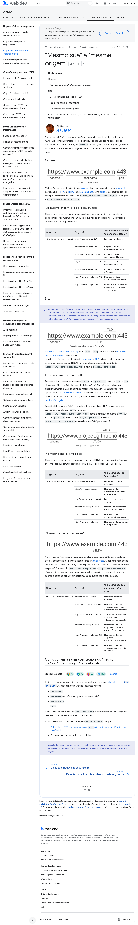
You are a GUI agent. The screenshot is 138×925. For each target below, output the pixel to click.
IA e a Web (8, 17)
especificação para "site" (71, 309)
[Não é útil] (127, 47)
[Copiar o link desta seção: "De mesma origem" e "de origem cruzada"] (100, 208)
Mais (39, 3)
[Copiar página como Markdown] (79, 63)
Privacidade (63, 919)
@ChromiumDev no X (50, 894)
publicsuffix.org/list (54, 400)
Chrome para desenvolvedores (54, 870)
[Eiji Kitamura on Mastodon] (65, 131)
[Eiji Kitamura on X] (57, 131)
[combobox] (79, 3)
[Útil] (123, 47)
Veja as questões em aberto (52, 859)
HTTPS (70, 192)
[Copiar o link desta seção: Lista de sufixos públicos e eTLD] (87, 375)
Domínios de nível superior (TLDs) (61, 351)
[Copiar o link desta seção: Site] (52, 299)
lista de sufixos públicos (71, 392)
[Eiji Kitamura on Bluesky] (69, 131)
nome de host (86, 192)
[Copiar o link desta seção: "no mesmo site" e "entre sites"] (86, 454)
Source (113, 674)
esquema (84, 188)
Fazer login (129, 3)
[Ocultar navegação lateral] (32, 920)
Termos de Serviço (47, 919)
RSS (42, 907)
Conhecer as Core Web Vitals (70, 17)
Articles (8, 11)
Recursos (72, 47)
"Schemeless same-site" (107, 319)
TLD (97, 359)
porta (102, 192)
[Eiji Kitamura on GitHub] (61, 131)
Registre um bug (48, 855)
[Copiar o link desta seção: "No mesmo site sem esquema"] (86, 533)
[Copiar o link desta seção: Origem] (58, 160)
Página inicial (50, 47)
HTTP (61, 192)
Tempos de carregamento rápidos (35, 17)
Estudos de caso (47, 879)
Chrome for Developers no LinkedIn (56, 903)
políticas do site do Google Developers (85, 807)
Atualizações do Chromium (52, 874)
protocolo (121, 188)
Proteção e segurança (100, 17)
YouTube (44, 898)
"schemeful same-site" (85, 312)
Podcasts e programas (50, 883)
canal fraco (98, 561)
